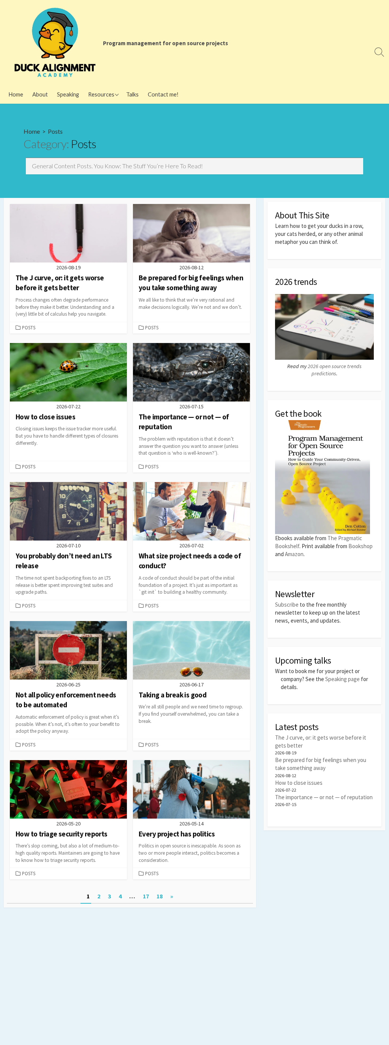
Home (15, 94)
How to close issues (299, 782)
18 (160, 896)
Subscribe (287, 604)
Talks (132, 94)
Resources (101, 94)
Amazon (294, 554)
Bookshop (360, 546)
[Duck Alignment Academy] (55, 42)
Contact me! (163, 94)
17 (146, 896)
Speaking (68, 94)
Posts (28, 327)
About (40, 94)
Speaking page (342, 679)
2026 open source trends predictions (335, 370)
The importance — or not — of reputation (324, 797)
